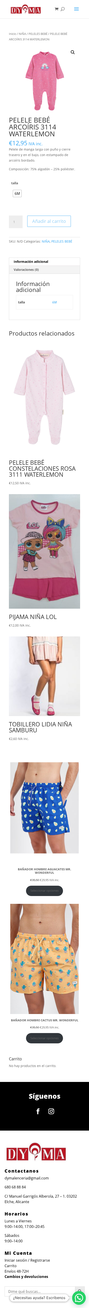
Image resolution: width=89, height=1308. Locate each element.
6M (54, 302)
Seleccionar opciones (44, 890)
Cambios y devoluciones (26, 1276)
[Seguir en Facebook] (38, 1111)
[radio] (17, 193)
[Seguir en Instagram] (51, 1111)
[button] (73, 52)
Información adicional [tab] (31, 261)
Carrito (11, 1265)
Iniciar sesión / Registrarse (27, 1260)
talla (14, 183)
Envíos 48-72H (17, 1271)
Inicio (12, 34)
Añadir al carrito (49, 221)
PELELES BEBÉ (38, 34)
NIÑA (22, 34)
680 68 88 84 (15, 1187)
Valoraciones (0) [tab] (26, 269)
